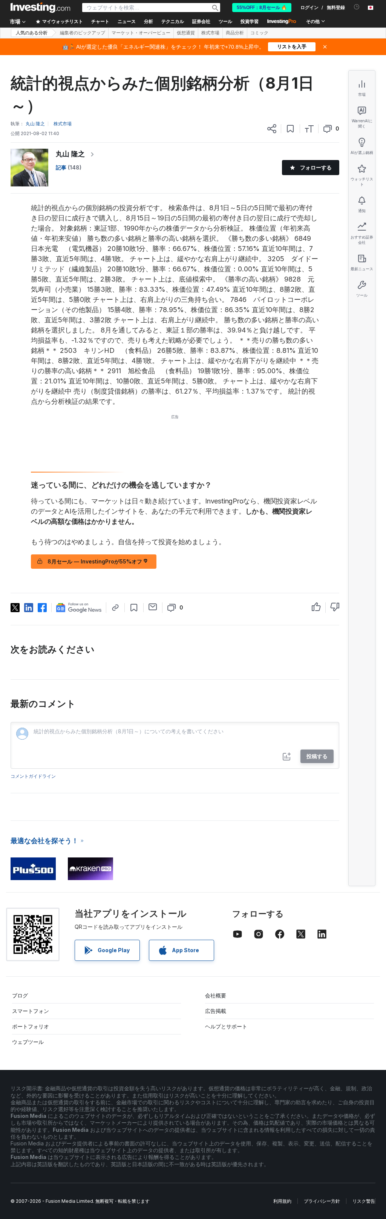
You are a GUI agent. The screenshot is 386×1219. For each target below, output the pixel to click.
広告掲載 (215, 1011)
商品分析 (235, 32)
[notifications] (356, 7)
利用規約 (282, 1201)
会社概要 (215, 995)
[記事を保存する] (290, 128)
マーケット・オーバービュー (141, 32)
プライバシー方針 (322, 1201)
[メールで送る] (153, 606)
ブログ (20, 995)
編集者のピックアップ (82, 32)
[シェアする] (271, 128)
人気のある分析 (31, 32)
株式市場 (210, 32)
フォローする (316, 167)
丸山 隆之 (70, 154)
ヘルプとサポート (226, 1026)
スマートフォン (30, 1011)
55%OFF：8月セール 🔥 (262, 7)
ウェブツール (28, 1042)
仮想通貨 (186, 32)
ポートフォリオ (30, 1026)
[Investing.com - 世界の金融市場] (40, 7)
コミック (259, 32)
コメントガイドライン (33, 776)
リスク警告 (363, 1201)
